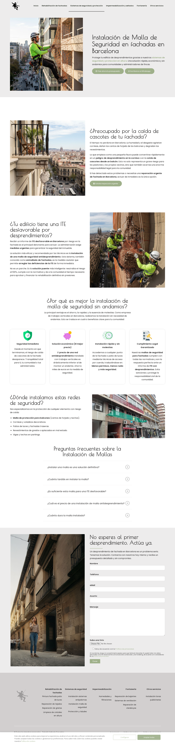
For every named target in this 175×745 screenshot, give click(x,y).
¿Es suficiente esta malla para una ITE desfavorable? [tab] (76, 491)
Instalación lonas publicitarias (153, 698)
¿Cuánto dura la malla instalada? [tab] (66, 515)
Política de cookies (28, 741)
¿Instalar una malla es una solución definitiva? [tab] (73, 467)
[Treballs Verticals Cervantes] (15, 5)
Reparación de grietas (52, 708)
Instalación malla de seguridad (78, 706)
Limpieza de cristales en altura (52, 714)
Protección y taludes (77, 711)
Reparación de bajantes (125, 696)
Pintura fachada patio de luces (52, 698)
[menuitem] (36, 5)
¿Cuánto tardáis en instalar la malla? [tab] (68, 479)
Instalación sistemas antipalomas (77, 698)
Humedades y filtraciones (105, 698)
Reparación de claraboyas (129, 706)
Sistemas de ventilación (125, 700)
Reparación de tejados (52, 704)
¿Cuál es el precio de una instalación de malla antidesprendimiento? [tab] (85, 503)
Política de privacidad (124, 649)
